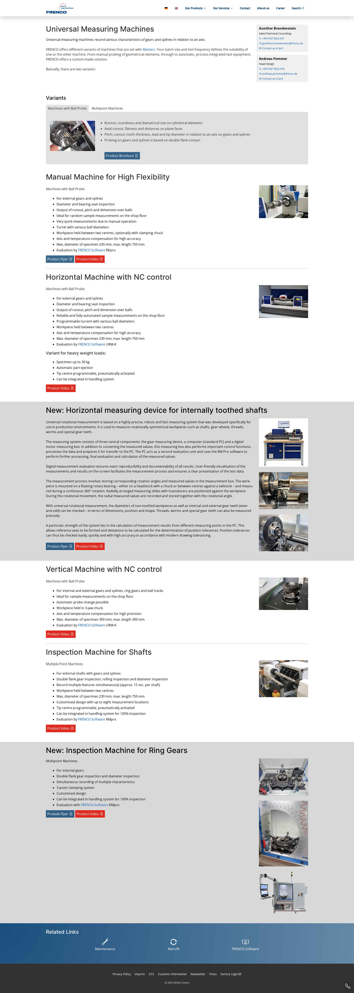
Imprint (140, 974)
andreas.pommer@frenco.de (279, 74)
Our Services (221, 8)
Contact (245, 8)
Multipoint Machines (107, 108)
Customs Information (172, 974)
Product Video (87, 259)
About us (263, 8)
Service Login (229, 974)
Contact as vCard (272, 48)
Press (213, 974)
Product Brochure (120, 155)
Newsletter (198, 974)
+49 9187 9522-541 (273, 38)
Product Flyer (57, 259)
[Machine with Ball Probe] (75, 137)
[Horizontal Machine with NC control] (282, 303)
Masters (149, 49)
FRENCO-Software (94, 805)
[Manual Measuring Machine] (282, 203)
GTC (151, 974)
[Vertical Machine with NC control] (282, 595)
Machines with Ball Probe (67, 108)
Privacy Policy (122, 974)
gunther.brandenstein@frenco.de (282, 43)
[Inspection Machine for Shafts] (282, 680)
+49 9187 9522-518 (273, 69)
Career (280, 8)
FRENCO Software (91, 250)
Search (296, 8)
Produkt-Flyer (57, 814)
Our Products (194, 8)
